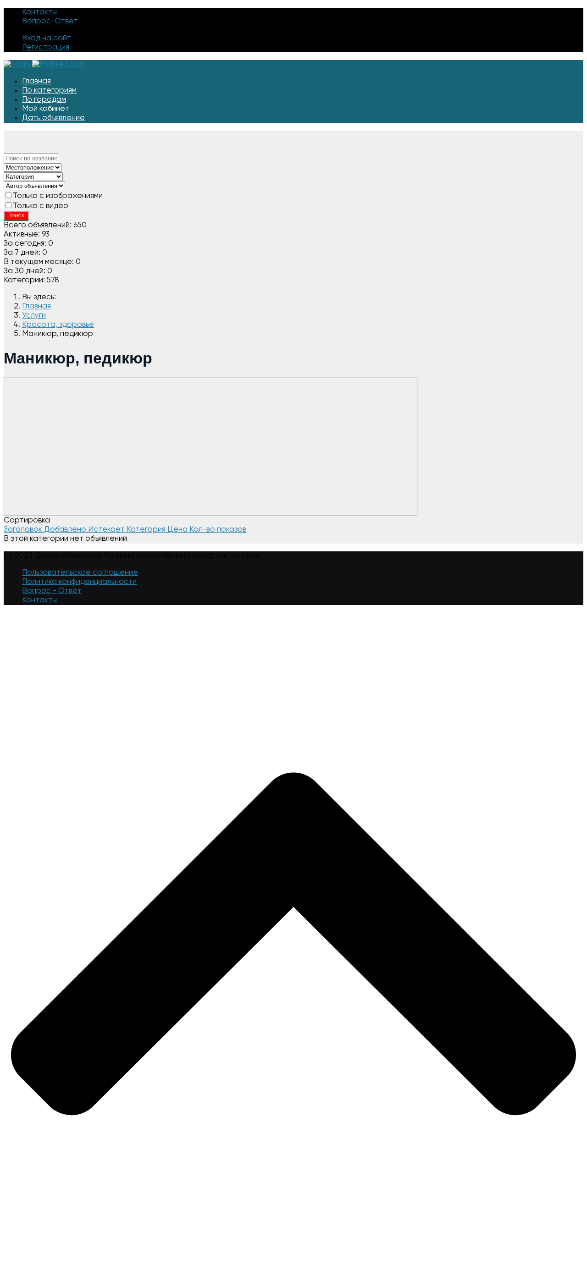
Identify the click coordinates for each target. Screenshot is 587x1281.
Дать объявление (53, 118)
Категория (147, 529)
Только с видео (40, 206)
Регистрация (45, 47)
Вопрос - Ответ (52, 591)
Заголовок (24, 529)
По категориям (49, 90)
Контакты (39, 12)
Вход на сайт (46, 38)
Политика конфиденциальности (79, 582)
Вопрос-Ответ (50, 21)
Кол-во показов (217, 529)
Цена (178, 529)
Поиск (16, 216)
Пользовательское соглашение (80, 573)
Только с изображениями (58, 196)
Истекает (107, 529)
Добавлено (66, 529)
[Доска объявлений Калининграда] (44, 64)
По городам (44, 100)
